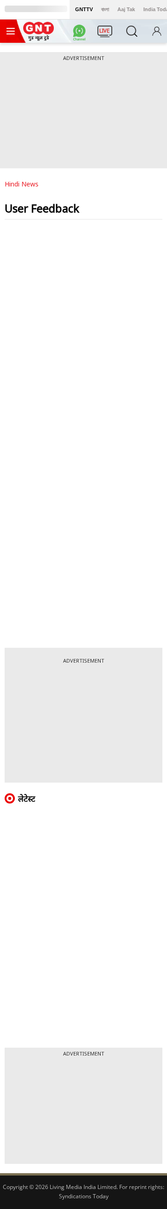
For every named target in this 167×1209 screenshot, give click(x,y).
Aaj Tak (126, 9)
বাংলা (105, 9)
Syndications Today (84, 1196)
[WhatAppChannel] (80, 34)
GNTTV (84, 9)
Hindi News (22, 183)
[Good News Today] (38, 37)
